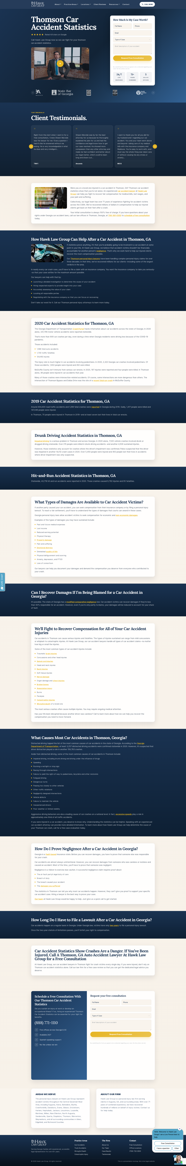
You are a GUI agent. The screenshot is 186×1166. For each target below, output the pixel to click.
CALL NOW (148, 4)
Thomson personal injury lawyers (85, 259)
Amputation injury (44, 688)
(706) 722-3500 (135, 1151)
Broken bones (43, 684)
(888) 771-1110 (46, 1023)
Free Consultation (135, 1145)
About (57, 4)
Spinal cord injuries (45, 661)
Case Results (106, 1151)
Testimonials (106, 1154)
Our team (39, 899)
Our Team (105, 1148)
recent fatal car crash (103, 380)
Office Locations (135, 1148)
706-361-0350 (114, 215)
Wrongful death (43, 704)
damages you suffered (50, 886)
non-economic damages (127, 515)
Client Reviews (100, 4)
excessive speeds (124, 814)
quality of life (51, 552)
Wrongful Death (80, 1151)
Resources (113, 4)
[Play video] (60, 63)
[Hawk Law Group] (38, 4)
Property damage (44, 540)
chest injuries (58, 681)
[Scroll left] (33, 92)
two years (114, 925)
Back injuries (42, 669)
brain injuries (51, 654)
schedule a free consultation (137, 215)
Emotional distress (45, 548)
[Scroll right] (153, 92)
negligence (101, 251)
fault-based (51, 854)
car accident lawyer (126, 191)
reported (95, 407)
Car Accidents (79, 1145)
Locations (85, 4)
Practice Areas (70, 4)
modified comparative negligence (81, 602)
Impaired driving (42, 441)
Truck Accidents (80, 1148)
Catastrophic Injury (81, 1154)
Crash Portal (78, 329)
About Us (105, 1145)
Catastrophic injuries (46, 700)
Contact (125, 4)
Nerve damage (43, 677)
